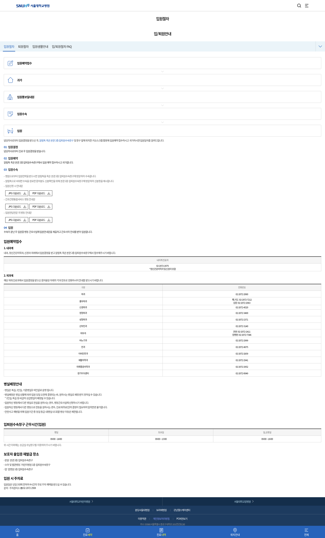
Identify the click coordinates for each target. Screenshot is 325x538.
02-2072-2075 (162, 265)
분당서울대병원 (142, 510)
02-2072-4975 (242, 347)
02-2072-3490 (242, 312)
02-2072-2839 (242, 353)
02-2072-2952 (242, 366)
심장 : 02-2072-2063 (241, 302)
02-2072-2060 (242, 294)
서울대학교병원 (32, 5)
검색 (299, 5)
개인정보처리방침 (161, 518)
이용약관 (142, 518)
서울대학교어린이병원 (79, 501)
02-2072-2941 (242, 360)
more (320, 46)
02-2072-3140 (242, 326)
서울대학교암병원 (242, 501)
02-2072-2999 (242, 340)
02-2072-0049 (242, 373)
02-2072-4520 (242, 307)
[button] (16, 193)
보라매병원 (161, 510)
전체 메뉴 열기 (307, 5)
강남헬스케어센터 (182, 510)
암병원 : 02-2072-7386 (241, 334)
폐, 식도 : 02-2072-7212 (242, 299)
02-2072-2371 (242, 319)
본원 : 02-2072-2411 (241, 331)
